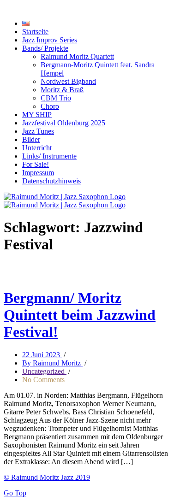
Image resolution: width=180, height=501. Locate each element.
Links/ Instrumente (49, 156)
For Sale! (35, 164)
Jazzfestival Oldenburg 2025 (63, 123)
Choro (50, 106)
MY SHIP (37, 114)
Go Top (15, 493)
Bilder (31, 139)
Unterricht (37, 148)
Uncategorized (44, 371)
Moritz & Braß (62, 90)
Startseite (35, 31)
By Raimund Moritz (52, 363)
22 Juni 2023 (42, 355)
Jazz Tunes (38, 131)
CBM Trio (56, 98)
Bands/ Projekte (45, 48)
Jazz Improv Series (49, 40)
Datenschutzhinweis (51, 181)
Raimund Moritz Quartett (77, 56)
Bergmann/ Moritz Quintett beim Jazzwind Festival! (80, 314)
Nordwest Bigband (68, 81)
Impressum (38, 173)
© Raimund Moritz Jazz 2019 (47, 477)
